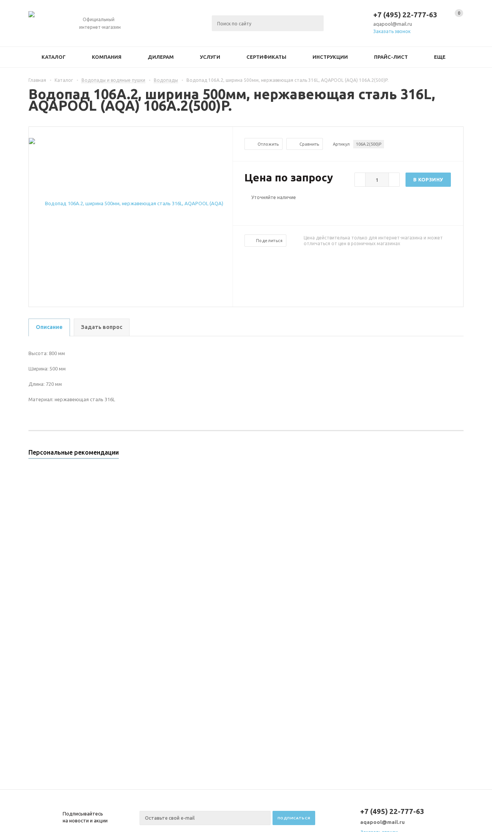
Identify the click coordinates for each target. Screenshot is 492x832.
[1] (248, 210)
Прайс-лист (391, 57)
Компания (106, 57)
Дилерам (161, 57)
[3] (264, 210)
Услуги (210, 57)
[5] (279, 210)
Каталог (54, 57)
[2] (256, 210)
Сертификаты (266, 57)
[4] (271, 210)
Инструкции (330, 57)
